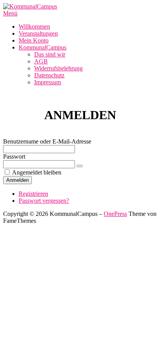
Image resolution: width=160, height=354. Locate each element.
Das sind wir (49, 54)
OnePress (115, 213)
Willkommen (34, 26)
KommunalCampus (42, 47)
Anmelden (17, 180)
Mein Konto (34, 40)
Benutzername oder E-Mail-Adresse (47, 141)
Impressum (47, 82)
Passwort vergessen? (44, 200)
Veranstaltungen (38, 33)
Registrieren (33, 193)
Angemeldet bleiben (36, 172)
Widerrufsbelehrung (58, 68)
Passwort (14, 156)
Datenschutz (49, 75)
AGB (41, 61)
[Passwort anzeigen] (80, 166)
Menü (10, 13)
